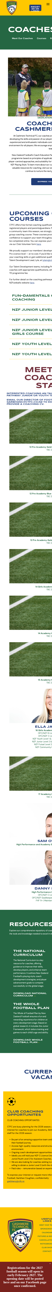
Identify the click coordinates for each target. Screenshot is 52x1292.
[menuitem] (22, 38)
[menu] (48, 4)
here (39, 244)
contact (47, 1251)
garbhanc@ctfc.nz (15, 1181)
